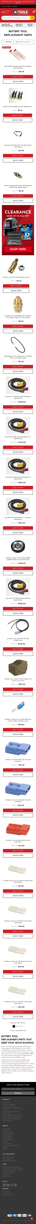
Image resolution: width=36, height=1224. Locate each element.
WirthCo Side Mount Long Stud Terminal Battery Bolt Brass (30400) (18, 186)
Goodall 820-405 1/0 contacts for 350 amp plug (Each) (18, 1002)
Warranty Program (8, 1172)
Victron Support (7, 1136)
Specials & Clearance (19, 25)
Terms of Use (6, 1174)
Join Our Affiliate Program (11, 1145)
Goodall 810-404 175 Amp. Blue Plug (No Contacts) (18, 801)
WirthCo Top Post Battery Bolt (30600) (16, 277)
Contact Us (6, 1149)
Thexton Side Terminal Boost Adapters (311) (17, 106)
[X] (8, 1185)
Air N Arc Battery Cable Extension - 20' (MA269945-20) (18, 438)
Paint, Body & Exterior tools (11, 1111)
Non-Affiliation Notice (9, 1170)
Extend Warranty (8, 1134)
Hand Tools (6, 1109)
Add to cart (18, 77)
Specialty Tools (7, 1120)
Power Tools (6, 1113)
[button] (23, 42)
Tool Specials (7, 1102)
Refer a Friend (7, 1143)
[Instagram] (15, 1185)
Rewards (15, 6)
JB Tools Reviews (7, 1138)
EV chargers (18, 1065)
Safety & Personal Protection (11, 1115)
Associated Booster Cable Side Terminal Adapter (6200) (18, 67)
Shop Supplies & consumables (11, 1119)
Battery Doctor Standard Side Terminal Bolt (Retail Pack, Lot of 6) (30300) (18, 317)
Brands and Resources (9, 1160)
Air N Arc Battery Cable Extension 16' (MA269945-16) (18, 478)
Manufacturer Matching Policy (12, 1167)
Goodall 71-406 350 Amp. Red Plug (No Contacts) (18, 841)
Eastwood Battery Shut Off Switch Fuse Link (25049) (17, 146)
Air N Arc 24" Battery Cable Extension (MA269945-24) (18, 397)
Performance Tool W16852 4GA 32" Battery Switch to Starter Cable (18, 357)
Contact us (6, 1191)
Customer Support (7, 6)
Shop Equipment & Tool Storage (12, 1117)
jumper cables (29, 1053)
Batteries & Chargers (9, 1104)
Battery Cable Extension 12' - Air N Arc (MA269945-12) (18, 518)
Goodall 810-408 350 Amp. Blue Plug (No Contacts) (18, 760)
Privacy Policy (7, 1176)
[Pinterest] (11, 1185)
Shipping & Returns (8, 1132)
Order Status (6, 1129)
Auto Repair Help (7, 1159)
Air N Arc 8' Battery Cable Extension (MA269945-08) (18, 599)
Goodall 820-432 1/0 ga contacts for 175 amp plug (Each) (18, 881)
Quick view (18, 81)
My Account (6, 1130)
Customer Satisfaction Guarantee (12, 1169)
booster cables (21, 1060)
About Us (5, 1147)
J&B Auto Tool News (8, 1157)
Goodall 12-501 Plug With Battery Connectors (18, 639)
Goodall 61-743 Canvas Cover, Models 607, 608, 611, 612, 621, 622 (18, 680)
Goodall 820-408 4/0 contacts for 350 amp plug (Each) (18, 962)
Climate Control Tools (9, 1106)
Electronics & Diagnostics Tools (12, 1108)
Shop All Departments (8, 25)
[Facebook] (4, 1185)
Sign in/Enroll (7, 11)
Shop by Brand (30, 25)
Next (21, 1026)
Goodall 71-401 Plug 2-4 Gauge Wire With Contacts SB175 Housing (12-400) (18, 720)
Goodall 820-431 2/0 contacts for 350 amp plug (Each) (18, 922)
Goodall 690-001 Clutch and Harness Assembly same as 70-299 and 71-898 (18, 559)
